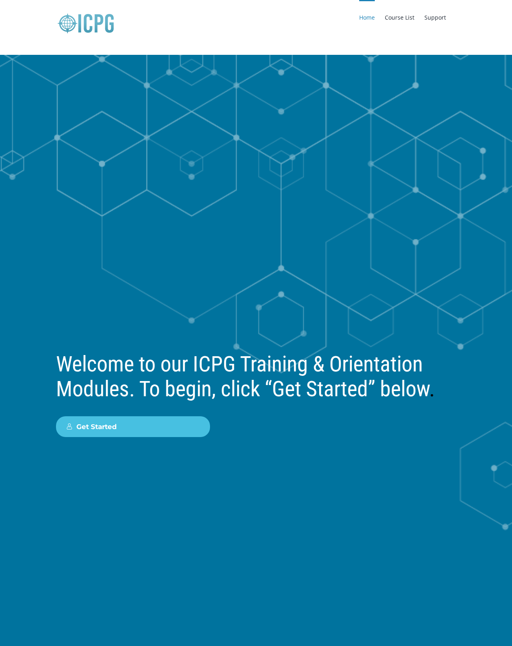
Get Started (96, 426)
